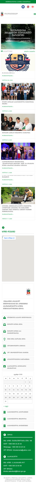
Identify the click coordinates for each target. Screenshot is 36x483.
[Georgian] (32, 7)
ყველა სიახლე (29, 51)
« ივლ (6, 406)
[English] (28, 7)
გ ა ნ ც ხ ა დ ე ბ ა (8, 73)
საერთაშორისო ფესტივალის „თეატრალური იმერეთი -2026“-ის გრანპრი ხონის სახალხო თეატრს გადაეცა (18, 163)
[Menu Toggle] (35, 14)
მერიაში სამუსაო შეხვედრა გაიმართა (16, 133)
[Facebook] (23, 6)
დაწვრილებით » (7, 75)
